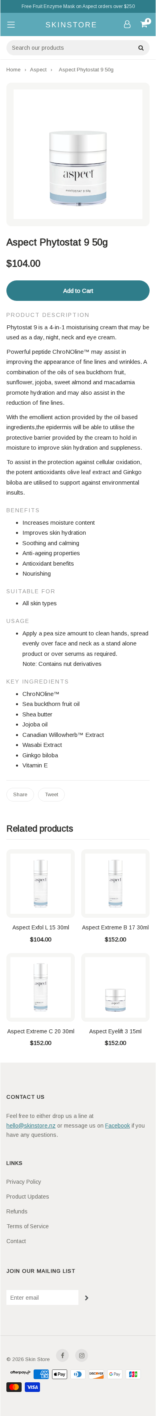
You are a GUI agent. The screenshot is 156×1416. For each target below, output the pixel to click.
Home (13, 70)
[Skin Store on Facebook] (62, 1355)
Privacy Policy (23, 1182)
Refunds (17, 1211)
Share (20, 794)
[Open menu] (11, 24)
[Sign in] (127, 24)
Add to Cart (78, 290)
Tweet (51, 794)
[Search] (140, 48)
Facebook (117, 1125)
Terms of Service (27, 1226)
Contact (16, 1241)
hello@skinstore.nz (31, 1125)
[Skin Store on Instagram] (81, 1355)
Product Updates (27, 1196)
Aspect (38, 70)
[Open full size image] (78, 154)
